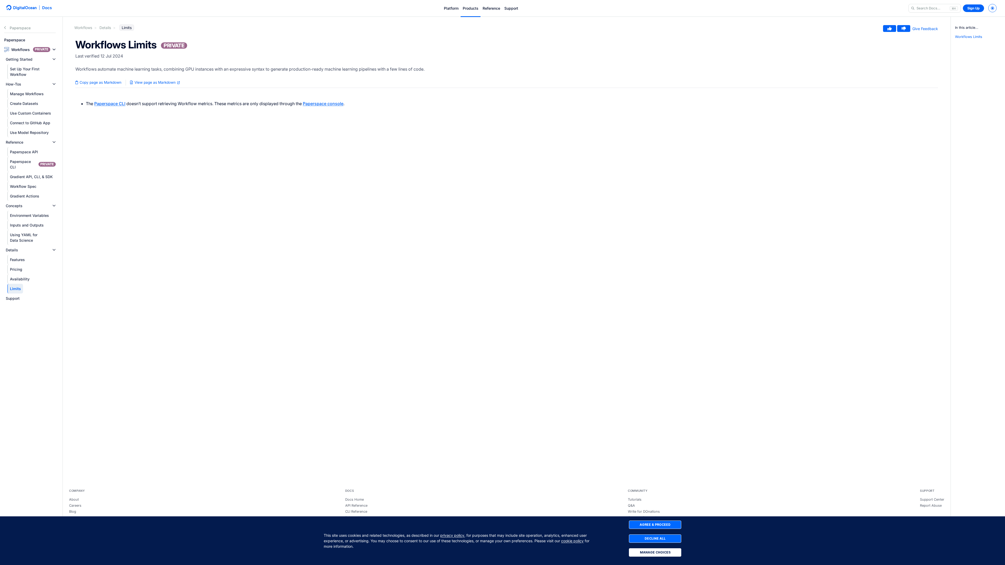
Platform (451, 8)
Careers (75, 505)
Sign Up (973, 8)
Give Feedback (925, 28)
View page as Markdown (155, 82)
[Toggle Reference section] (54, 142)
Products (470, 8)
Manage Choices (655, 552)
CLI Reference (356, 511)
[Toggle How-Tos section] (54, 84)
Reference (491, 8)
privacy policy (452, 535)
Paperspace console (323, 103)
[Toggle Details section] (54, 250)
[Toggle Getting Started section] (54, 59)
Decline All (655, 538)
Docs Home (354, 499)
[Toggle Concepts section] (54, 206)
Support (511, 8)
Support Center (932, 499)
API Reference (356, 505)
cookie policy (572, 541)
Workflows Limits (968, 37)
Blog (72, 511)
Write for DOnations (644, 511)
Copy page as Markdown (100, 82)
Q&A (631, 505)
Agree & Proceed (655, 525)
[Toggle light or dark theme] (992, 8)
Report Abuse (931, 505)
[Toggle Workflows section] (54, 49)
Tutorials (634, 499)
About (74, 499)
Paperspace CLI (109, 103)
